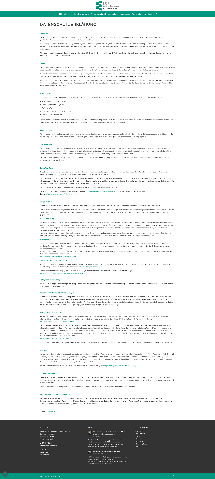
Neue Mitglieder (141, 444)
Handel (138, 439)
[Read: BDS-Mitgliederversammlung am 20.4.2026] (90, 452)
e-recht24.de (50, 411)
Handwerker (140, 441)
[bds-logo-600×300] (107, 5)
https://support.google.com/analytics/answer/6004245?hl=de (62, 273)
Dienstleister (140, 433)
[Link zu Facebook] (173, 476)
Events (137, 436)
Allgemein (139, 431)
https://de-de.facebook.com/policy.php (54, 338)
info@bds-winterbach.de (51, 445)
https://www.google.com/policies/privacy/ (61, 194)
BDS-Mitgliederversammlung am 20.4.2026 (106, 451)
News (137, 446)
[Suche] (156, 14)
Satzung (43, 449)
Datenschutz (44, 455)
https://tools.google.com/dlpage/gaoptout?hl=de (58, 256)
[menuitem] (60, 14)
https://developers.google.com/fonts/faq (101, 191)
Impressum (44, 452)
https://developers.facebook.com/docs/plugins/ (57, 321)
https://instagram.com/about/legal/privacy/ (120, 366)
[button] (5, 474)
